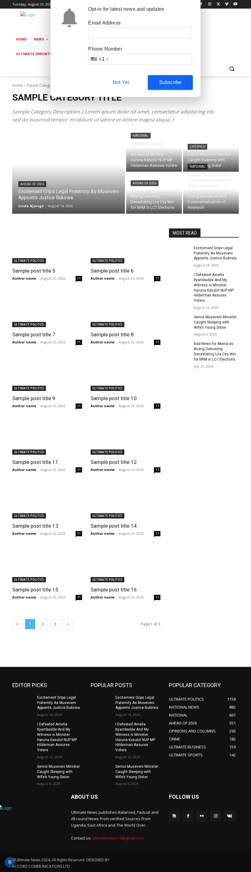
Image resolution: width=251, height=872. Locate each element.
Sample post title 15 (35, 590)
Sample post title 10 (114, 398)
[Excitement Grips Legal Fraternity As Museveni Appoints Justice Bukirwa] (68, 172)
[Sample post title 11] (47, 437)
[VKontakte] (229, 816)
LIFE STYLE (197, 146)
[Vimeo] (226, 4)
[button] (231, 69)
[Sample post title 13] (47, 501)
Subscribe (170, 82)
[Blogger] (174, 816)
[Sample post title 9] (47, 373)
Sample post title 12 (114, 462)
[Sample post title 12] (125, 437)
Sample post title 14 (114, 526)
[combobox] (99, 59)
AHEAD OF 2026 (32, 184)
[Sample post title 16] (125, 564)
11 (79, 278)
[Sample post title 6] (125, 245)
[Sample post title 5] (47, 245)
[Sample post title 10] (125, 373)
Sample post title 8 (112, 334)
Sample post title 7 (33, 334)
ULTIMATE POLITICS (29, 260)
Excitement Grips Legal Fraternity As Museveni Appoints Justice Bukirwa (215, 253)
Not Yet (121, 82)
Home (17, 85)
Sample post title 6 (112, 271)
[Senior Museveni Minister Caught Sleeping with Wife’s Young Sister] (211, 151)
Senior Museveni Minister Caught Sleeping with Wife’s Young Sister (215, 322)
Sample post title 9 (33, 398)
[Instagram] (209, 4)
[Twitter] (218, 4)
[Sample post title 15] (47, 564)
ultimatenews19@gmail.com (118, 838)
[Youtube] (235, 4)
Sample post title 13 (35, 526)
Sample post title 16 (114, 590)
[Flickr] (202, 816)
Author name (24, 278)
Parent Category (41, 85)
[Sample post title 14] (125, 501)
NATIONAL (140, 135)
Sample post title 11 (35, 462)
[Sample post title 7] (47, 309)
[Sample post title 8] (125, 309)
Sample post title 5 (33, 271)
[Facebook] (201, 4)
